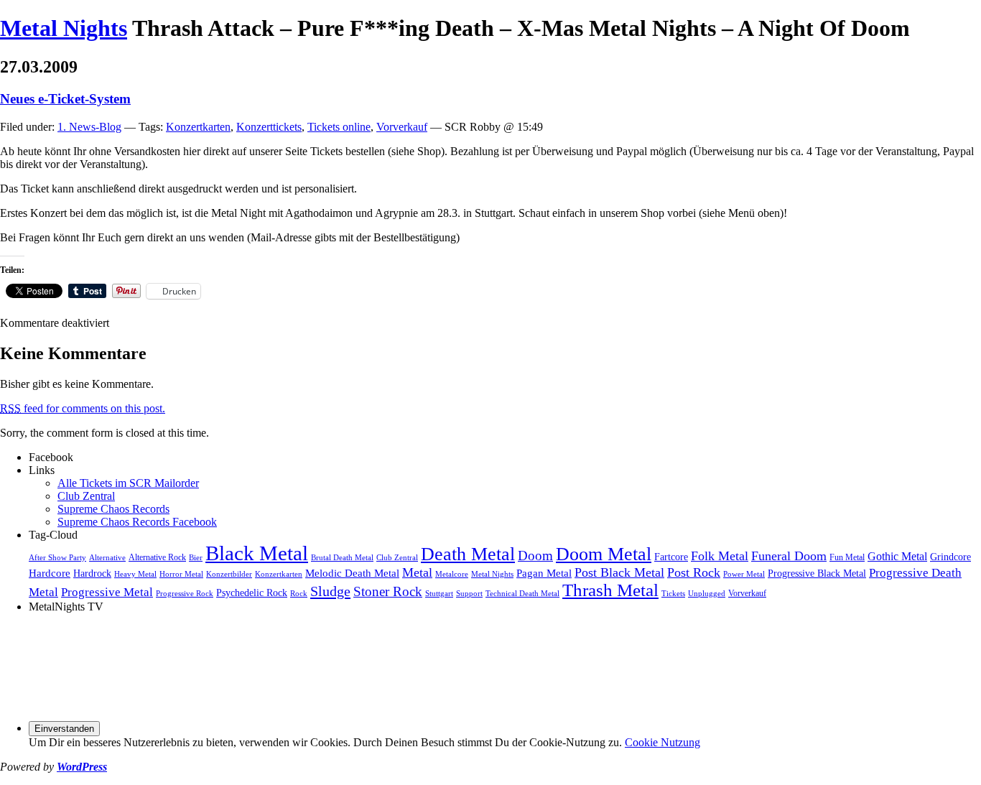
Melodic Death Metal (352, 573)
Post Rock (693, 572)
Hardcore (49, 573)
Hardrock (92, 573)
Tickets (673, 594)
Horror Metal (181, 574)
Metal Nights (63, 28)
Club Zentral (86, 496)
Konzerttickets (269, 127)
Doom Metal (603, 554)
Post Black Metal (619, 572)
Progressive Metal (107, 592)
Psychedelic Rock (251, 592)
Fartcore (671, 557)
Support (469, 594)
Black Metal (256, 553)
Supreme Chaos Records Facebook (137, 522)
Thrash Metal (610, 590)
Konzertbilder (229, 574)
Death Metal (468, 554)
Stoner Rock (387, 591)
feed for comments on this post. (82, 408)
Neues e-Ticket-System (65, 98)
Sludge (330, 591)
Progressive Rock (184, 594)
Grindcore (950, 557)
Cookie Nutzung (662, 742)
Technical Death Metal (522, 594)
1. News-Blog (89, 127)
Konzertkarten (198, 127)
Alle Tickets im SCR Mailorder (128, 483)
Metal (417, 572)
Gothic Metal (897, 556)
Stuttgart (439, 594)
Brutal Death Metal (342, 558)
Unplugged (706, 594)
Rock (298, 594)
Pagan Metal (544, 573)
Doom (535, 555)
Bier (196, 558)
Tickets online (339, 127)
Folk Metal (719, 556)
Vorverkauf (401, 127)
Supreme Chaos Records (113, 509)
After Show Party (57, 558)
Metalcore (451, 574)
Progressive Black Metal (817, 573)
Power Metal (744, 574)
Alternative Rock (157, 557)
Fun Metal (847, 557)
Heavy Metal (135, 574)
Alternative (107, 558)
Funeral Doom (789, 556)
